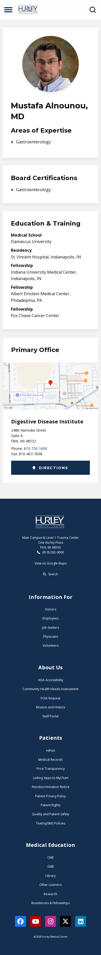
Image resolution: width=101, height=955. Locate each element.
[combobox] (94, 9)
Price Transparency (51, 768)
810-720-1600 (35, 448)
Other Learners (50, 885)
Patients (50, 737)
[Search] (92, 9)
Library (50, 876)
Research (50, 894)
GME (50, 866)
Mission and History (50, 707)
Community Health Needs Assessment (50, 689)
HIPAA (50, 750)
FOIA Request (50, 698)
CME (50, 857)
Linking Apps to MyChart (50, 778)
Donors (50, 609)
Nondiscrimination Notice (50, 787)
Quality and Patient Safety (50, 814)
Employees (50, 618)
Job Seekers (50, 627)
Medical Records (50, 759)
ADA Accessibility (50, 680)
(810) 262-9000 (52, 552)
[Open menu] (8, 9)
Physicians (50, 636)
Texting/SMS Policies (50, 823)
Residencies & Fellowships (50, 903)
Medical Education (50, 844)
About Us (50, 667)
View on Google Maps (51, 563)
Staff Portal (50, 716)
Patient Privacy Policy (50, 796)
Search (52, 574)
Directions (52, 468)
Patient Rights (50, 805)
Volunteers (51, 645)
